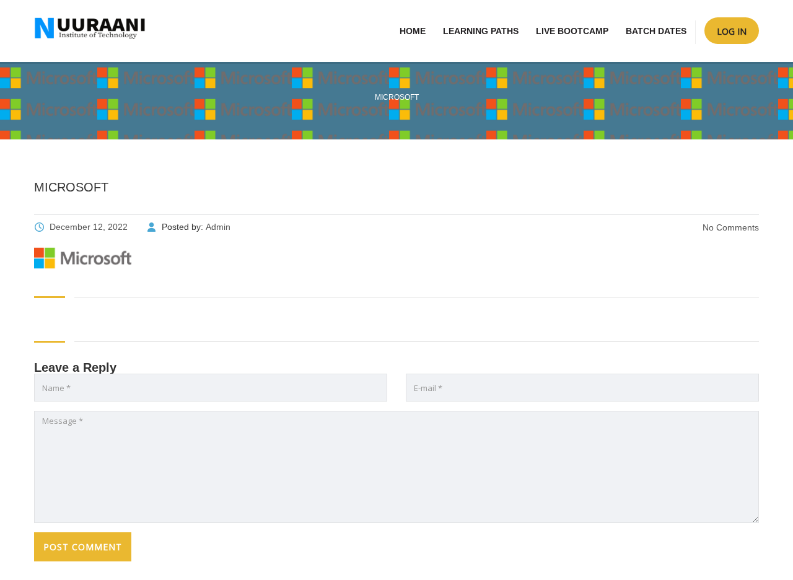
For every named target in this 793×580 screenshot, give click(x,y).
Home (413, 31)
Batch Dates (656, 31)
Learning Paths (481, 31)
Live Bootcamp (572, 31)
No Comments (729, 227)
